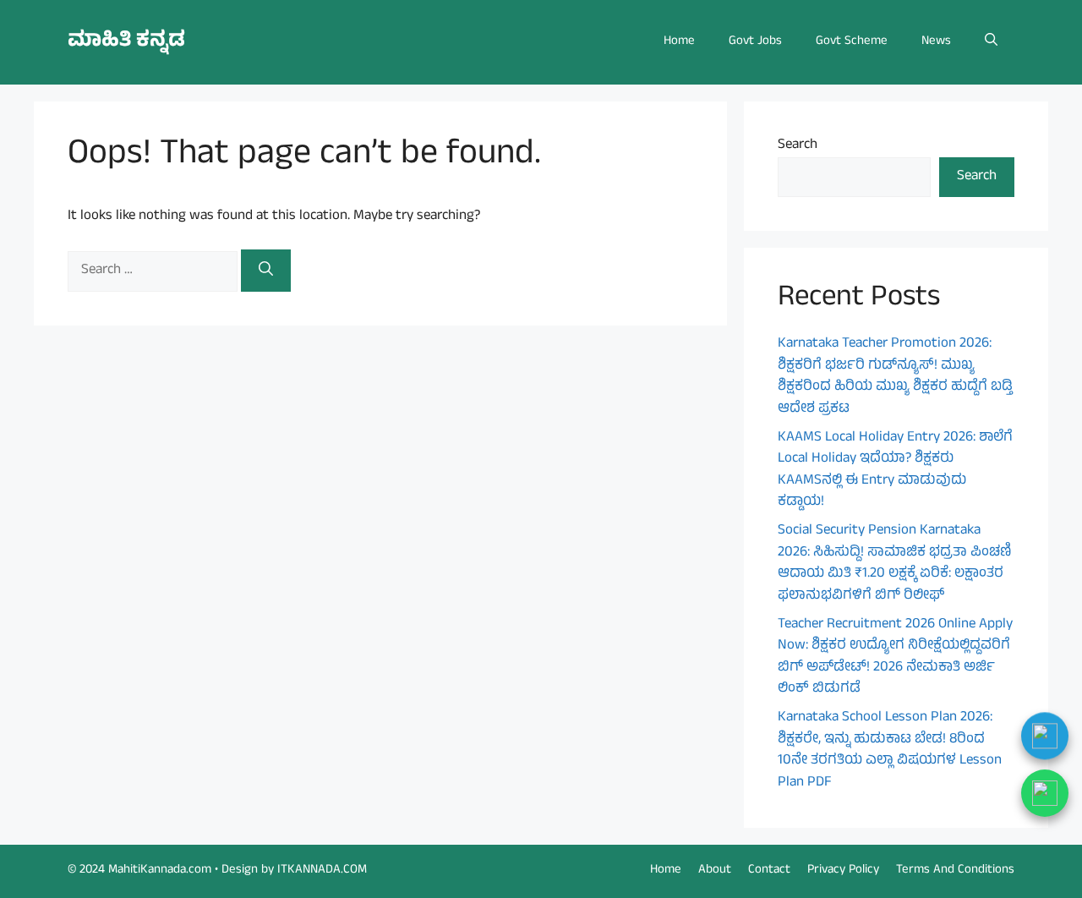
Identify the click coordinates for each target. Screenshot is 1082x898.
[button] (991, 42)
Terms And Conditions (955, 870)
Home (679, 41)
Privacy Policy (843, 870)
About (714, 870)
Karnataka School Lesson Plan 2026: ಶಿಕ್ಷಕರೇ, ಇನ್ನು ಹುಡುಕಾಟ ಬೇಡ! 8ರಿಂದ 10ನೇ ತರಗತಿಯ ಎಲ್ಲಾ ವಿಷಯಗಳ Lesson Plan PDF (890, 750)
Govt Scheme (852, 41)
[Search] (266, 270)
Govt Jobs (755, 41)
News (936, 41)
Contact (769, 870)
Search (797, 145)
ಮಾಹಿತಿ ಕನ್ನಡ (126, 42)
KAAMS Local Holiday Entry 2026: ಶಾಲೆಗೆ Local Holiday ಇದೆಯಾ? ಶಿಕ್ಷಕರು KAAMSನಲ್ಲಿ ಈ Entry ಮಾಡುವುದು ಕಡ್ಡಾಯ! (895, 470)
